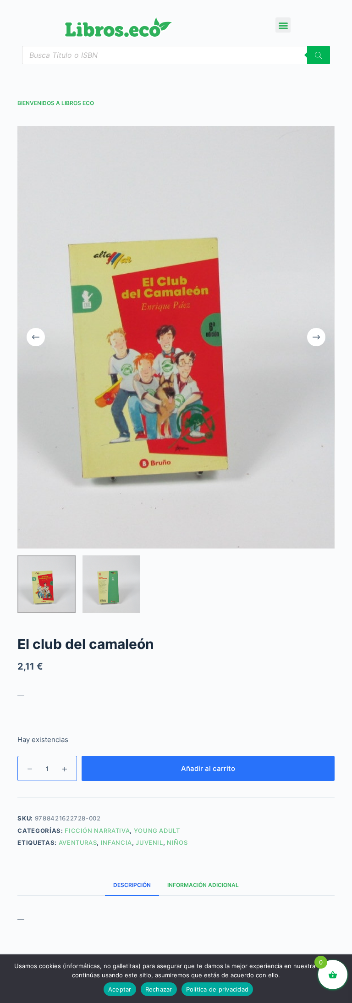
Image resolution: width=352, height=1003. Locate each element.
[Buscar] (318, 55)
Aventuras (78, 842)
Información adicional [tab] (203, 884)
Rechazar (158, 989)
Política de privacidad (217, 989)
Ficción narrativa (97, 830)
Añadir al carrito (208, 768)
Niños (177, 842)
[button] (283, 25)
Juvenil (149, 842)
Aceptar (120, 989)
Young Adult (157, 830)
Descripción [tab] (132, 884)
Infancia (116, 842)
